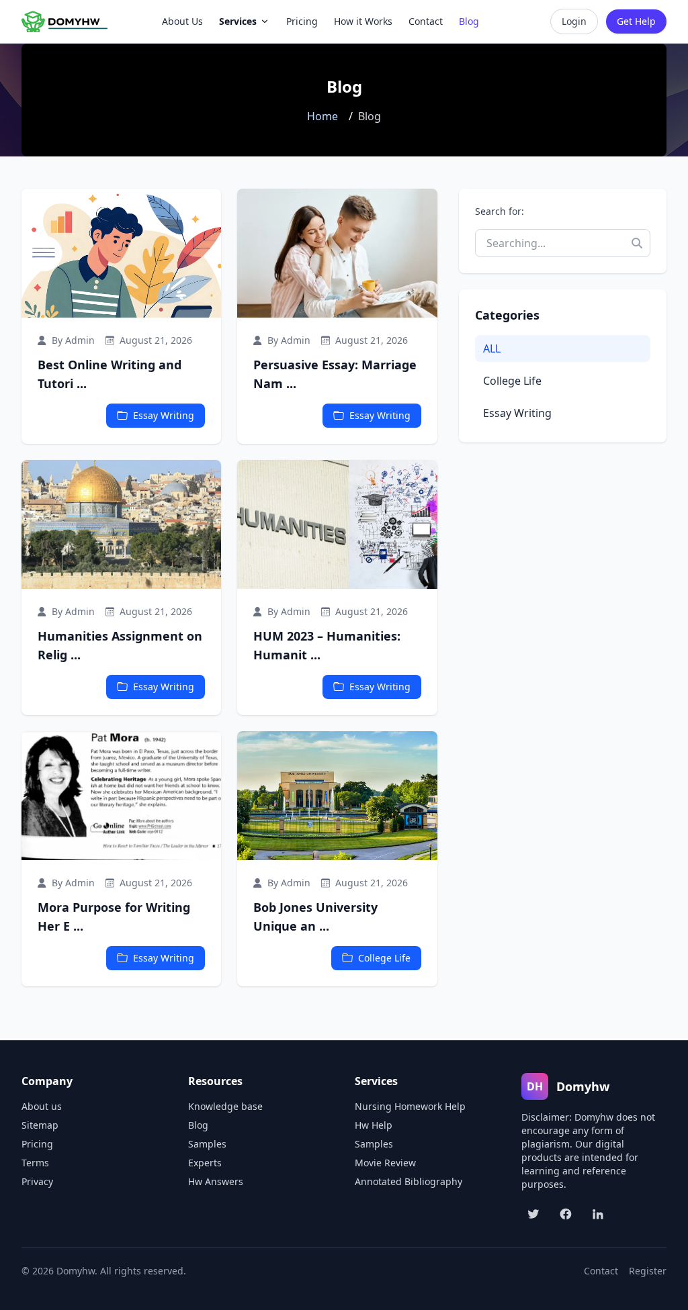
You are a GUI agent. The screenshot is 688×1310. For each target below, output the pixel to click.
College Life (384, 957)
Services (238, 21)
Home (322, 116)
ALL (492, 348)
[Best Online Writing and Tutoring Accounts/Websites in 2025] (121, 253)
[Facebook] (566, 1214)
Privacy (37, 1181)
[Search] (637, 243)
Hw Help (373, 1125)
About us (42, 1106)
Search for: (499, 211)
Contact (601, 1270)
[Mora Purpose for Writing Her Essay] (121, 795)
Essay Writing (163, 415)
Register (647, 1270)
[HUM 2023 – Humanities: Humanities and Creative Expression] (337, 524)
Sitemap (40, 1125)
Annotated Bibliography (408, 1181)
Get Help (636, 21)
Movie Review (385, 1162)
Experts (205, 1162)
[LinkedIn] (598, 1214)
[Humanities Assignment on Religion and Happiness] (121, 524)
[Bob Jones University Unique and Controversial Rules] (337, 795)
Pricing (37, 1143)
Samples (207, 1143)
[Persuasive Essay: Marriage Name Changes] (337, 253)
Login (574, 21)
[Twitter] (533, 1214)
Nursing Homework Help (410, 1106)
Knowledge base (225, 1106)
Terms (35, 1162)
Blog (198, 1125)
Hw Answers (215, 1181)
